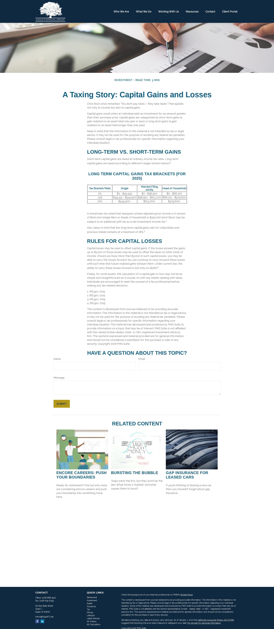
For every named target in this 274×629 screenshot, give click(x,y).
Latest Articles (93, 618)
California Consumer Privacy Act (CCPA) (216, 620)
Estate (89, 603)
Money (90, 612)
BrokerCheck (187, 595)
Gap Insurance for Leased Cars (187, 475)
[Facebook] (37, 621)
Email (141, 358)
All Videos (91, 621)
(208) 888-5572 (49, 598)
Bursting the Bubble (134, 473)
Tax (88, 609)
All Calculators (93, 624)
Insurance (91, 606)
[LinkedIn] (42, 621)
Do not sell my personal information (204, 623)
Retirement (92, 597)
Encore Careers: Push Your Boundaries (81, 475)
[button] (121, 11)
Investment (92, 600)
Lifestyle (91, 615)
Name (57, 358)
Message (59, 377)
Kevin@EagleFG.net (44, 617)
